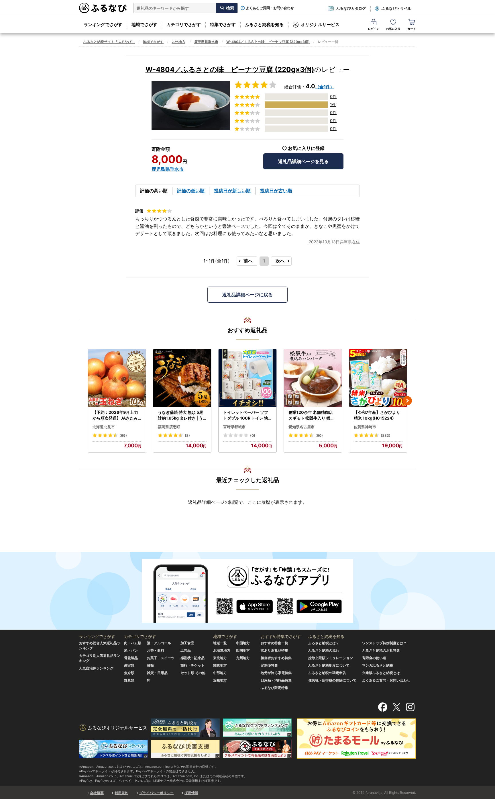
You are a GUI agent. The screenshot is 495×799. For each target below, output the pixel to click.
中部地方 (220, 673)
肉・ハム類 (132, 643)
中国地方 (243, 643)
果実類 (129, 665)
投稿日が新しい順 (232, 190)
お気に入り (393, 28)
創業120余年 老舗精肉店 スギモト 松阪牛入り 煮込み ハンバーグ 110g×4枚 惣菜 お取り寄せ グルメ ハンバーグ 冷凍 (311, 415)
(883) (385, 435)
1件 (333, 104)
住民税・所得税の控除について (332, 680)
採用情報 (191, 793)
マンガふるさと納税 (377, 665)
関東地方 (220, 665)
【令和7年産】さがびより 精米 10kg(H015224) (377, 415)
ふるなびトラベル (396, 8)
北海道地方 (221, 650)
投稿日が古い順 (276, 190)
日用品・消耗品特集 (276, 680)
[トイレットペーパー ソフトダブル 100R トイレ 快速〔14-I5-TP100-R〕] (247, 378)
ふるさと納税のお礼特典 (381, 650)
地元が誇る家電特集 (276, 673)
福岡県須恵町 (169, 426)
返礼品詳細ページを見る (303, 161)
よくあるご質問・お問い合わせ (270, 8)
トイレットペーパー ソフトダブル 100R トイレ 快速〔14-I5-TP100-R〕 (245, 415)
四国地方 (243, 650)
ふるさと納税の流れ (323, 650)
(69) (123, 435)
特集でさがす (223, 24)
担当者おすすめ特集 (276, 658)
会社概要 (97, 793)
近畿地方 (220, 680)
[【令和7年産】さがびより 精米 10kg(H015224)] (378, 378)
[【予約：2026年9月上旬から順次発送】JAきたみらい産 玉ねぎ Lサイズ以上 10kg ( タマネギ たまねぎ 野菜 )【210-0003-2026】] (117, 378)
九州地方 (178, 42)
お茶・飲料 (155, 650)
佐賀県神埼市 (365, 426)
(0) (252, 435)
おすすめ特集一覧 (274, 643)
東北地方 (220, 658)
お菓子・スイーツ (160, 658)
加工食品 (187, 643)
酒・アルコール (159, 643)
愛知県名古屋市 (301, 426)
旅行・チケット (192, 665)
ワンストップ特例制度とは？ (384, 643)
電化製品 (131, 658)
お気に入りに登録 (306, 148)
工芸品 (185, 650)
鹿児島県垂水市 (206, 42)
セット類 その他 (192, 673)
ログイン (373, 28)
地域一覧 (220, 643)
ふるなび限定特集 (274, 688)
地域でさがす (144, 24)
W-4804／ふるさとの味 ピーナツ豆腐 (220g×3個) (268, 42)
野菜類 (129, 680)
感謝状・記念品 (192, 658)
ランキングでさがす (103, 24)
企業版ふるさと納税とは (381, 673)
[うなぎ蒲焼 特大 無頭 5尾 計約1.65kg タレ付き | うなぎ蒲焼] (182, 378)
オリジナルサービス (320, 24)
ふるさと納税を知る (264, 24)
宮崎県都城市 (234, 426)
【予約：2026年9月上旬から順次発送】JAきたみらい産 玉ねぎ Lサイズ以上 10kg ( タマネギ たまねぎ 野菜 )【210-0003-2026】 (117, 415)
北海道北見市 (104, 426)
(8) (187, 435)
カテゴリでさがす (183, 24)
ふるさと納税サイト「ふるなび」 (109, 42)
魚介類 (129, 673)
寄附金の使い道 (374, 658)
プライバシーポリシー (156, 793)
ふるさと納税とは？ (323, 643)
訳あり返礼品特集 (274, 650)
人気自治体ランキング (96, 668)
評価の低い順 (191, 190)
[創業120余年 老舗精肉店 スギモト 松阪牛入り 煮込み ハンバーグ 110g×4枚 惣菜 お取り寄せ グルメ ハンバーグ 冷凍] (313, 378)
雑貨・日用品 (157, 673)
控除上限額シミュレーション (330, 658)
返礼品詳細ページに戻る (247, 294)
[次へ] (407, 400)
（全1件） (324, 86)
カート (411, 28)
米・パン (131, 650)
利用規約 (121, 793)
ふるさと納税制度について (328, 665)
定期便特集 (269, 665)
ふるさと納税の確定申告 (327, 673)
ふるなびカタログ (351, 8)
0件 (333, 96)
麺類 (150, 665)
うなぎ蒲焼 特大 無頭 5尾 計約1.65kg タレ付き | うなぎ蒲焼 (180, 415)
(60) (319, 435)
